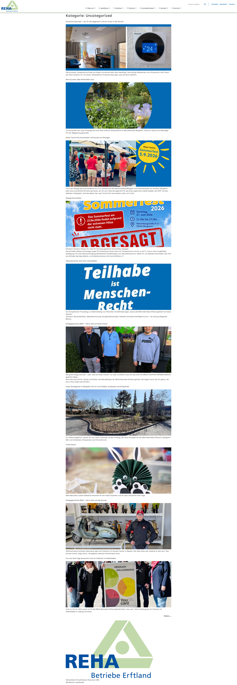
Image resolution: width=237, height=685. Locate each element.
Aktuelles (215, 4)
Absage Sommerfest (73, 198)
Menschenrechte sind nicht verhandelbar (81, 261)
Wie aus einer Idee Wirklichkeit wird (80, 79)
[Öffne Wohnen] (136, 8)
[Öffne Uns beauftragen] (155, 8)
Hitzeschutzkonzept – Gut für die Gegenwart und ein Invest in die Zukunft (95, 22)
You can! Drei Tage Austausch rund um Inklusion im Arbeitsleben (91, 558)
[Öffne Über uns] (95, 8)
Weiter (167, 616)
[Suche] (205, 4)
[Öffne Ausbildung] (109, 8)
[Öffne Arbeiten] (123, 8)
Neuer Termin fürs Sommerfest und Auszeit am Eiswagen (88, 138)
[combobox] (196, 4)
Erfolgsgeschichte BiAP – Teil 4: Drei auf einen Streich (86, 324)
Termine (232, 4)
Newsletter (223, 4)
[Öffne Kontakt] (167, 8)
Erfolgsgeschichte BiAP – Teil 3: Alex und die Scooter (86, 500)
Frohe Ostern (71, 445)
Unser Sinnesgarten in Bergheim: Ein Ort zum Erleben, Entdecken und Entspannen (97, 387)
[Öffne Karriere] (180, 8)
